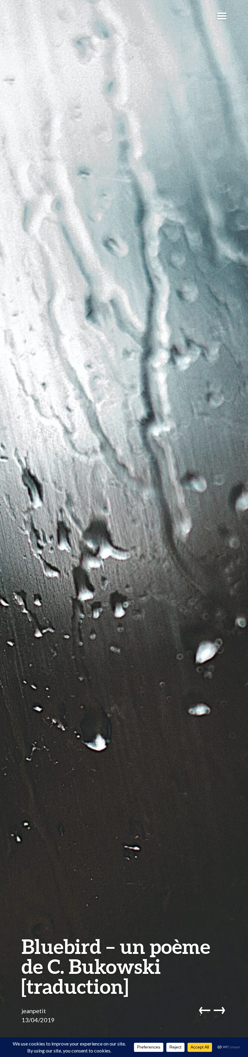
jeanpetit (33, 1010)
